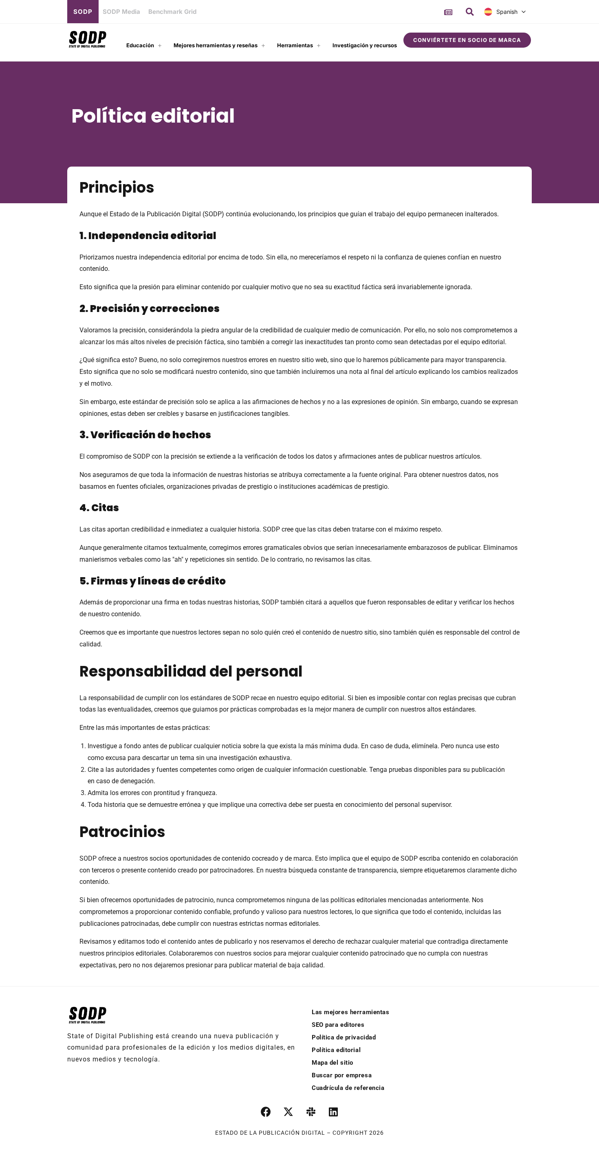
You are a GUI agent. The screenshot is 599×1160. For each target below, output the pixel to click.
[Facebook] (266, 1112)
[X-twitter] (288, 1112)
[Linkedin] (333, 1112)
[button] (470, 12)
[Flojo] (311, 1112)
